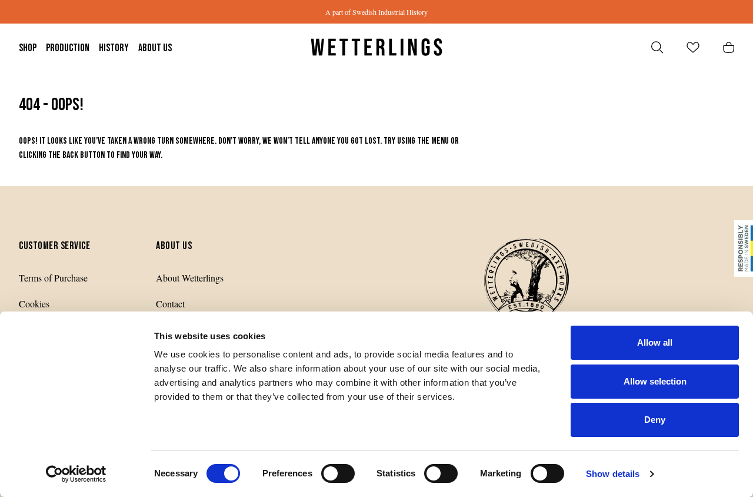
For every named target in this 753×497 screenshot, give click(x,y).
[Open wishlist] (693, 47)
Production (67, 48)
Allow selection (655, 381)
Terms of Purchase (53, 277)
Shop (27, 48)
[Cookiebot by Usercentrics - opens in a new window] (76, 474)
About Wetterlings (190, 277)
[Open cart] (728, 47)
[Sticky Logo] (743, 248)
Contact (170, 303)
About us (155, 48)
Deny (654, 420)
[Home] (376, 47)
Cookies (34, 303)
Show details (612, 474)
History (114, 48)
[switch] (338, 473)
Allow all (654, 342)
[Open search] (657, 47)
